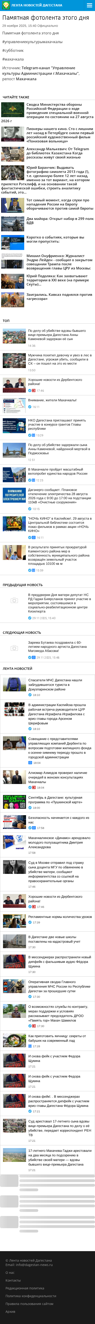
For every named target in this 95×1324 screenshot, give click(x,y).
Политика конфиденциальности (31, 1296)
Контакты (13, 1280)
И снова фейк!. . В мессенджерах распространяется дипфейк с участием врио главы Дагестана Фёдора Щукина (58, 1101)
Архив (10, 1311)
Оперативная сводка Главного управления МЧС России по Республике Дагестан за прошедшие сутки (59, 986)
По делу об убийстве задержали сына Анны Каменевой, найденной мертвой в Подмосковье (59, 449)
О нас (10, 1272)
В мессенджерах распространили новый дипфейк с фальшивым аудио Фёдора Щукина (59, 961)
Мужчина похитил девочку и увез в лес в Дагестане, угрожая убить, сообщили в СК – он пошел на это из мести (60, 359)
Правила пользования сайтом (29, 1304)
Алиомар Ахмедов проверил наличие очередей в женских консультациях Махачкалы (57, 777)
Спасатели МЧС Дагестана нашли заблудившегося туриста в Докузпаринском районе (55, 684)
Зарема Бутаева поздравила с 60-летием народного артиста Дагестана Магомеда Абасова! (57, 647)
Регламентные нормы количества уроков (60, 917)
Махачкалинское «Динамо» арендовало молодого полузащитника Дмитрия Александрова (59, 842)
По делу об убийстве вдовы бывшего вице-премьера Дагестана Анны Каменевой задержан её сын (57, 335)
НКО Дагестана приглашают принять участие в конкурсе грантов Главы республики (57, 424)
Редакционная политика (25, 1288)
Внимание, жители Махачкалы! (52, 400)
